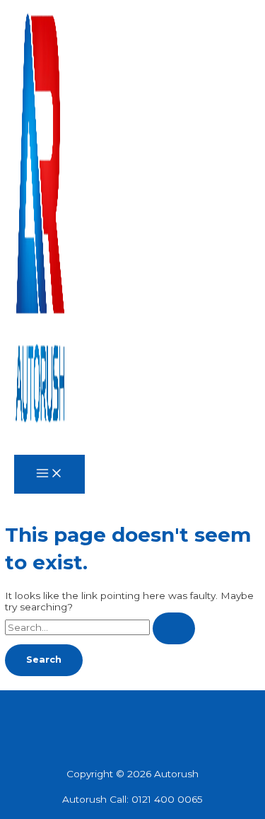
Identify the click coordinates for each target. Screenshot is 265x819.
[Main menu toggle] (49, 474)
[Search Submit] (174, 628)
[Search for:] (100, 627)
